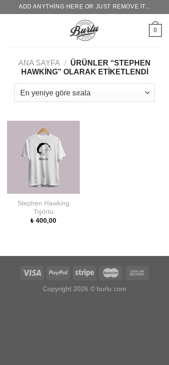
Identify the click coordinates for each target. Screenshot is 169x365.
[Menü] (12, 30)
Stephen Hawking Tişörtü (43, 207)
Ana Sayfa (39, 63)
